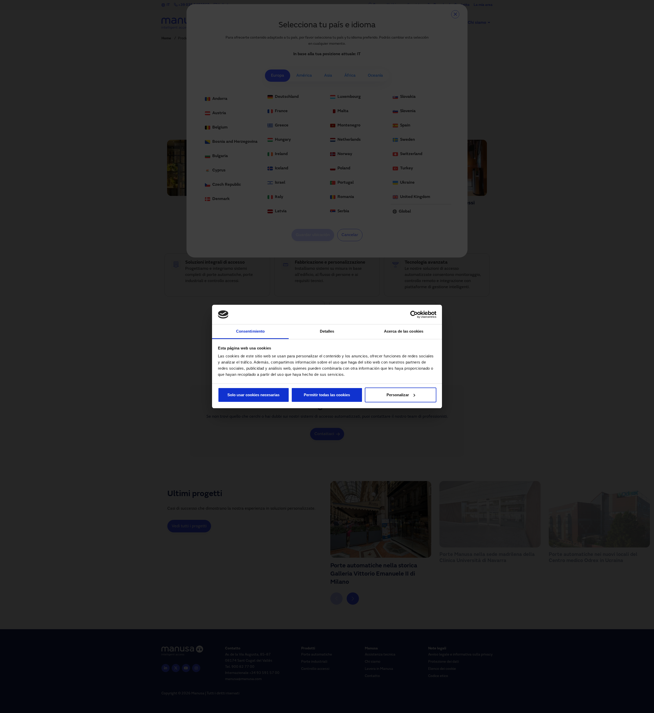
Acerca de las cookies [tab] (403, 331)
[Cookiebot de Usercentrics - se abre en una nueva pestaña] (414, 314)
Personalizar (398, 395)
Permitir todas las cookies (327, 395)
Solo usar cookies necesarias (253, 395)
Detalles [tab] (327, 331)
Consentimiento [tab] (250, 331)
